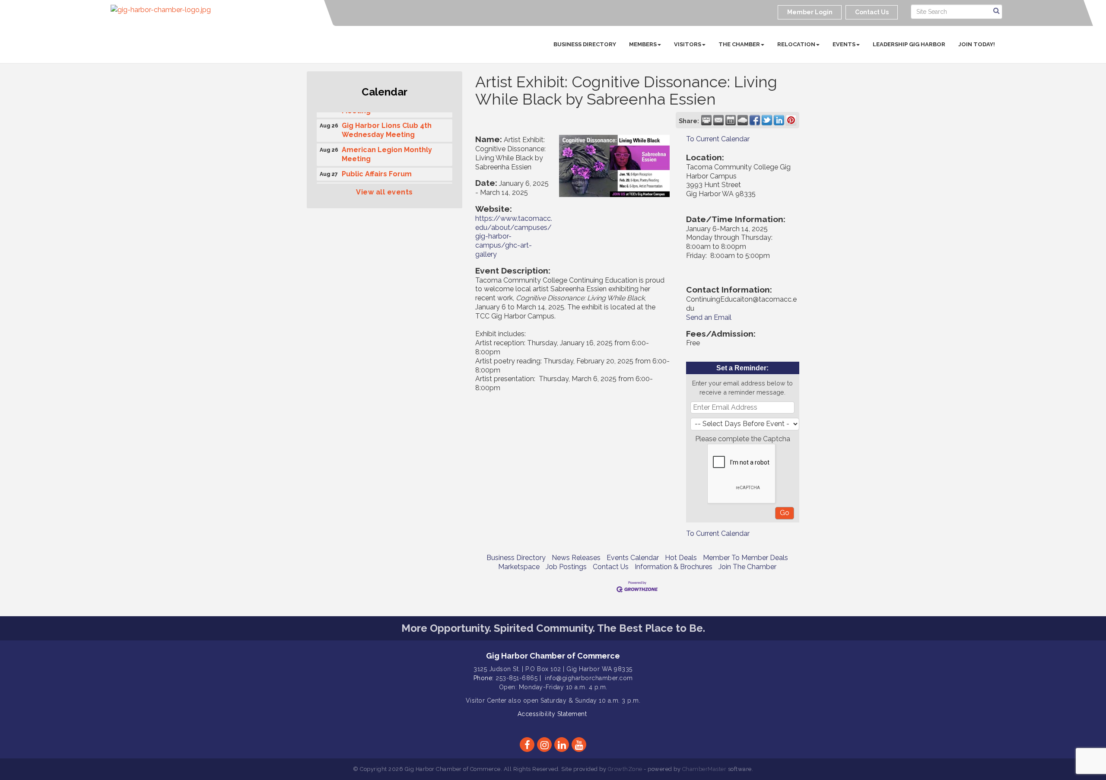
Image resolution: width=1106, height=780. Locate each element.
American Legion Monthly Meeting (387, 150)
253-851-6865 (516, 678)
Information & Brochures (673, 567)
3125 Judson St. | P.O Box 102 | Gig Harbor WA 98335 (553, 668)
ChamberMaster (704, 769)
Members (643, 44)
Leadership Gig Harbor (909, 44)
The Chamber (739, 44)
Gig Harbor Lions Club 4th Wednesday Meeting (387, 126)
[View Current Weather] (742, 120)
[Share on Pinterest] (791, 120)
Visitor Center (486, 700)
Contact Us (611, 567)
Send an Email (708, 317)
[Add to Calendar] (730, 120)
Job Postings (566, 567)
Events (844, 44)
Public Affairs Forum (377, 170)
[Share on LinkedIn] (779, 120)
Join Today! (976, 44)
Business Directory (584, 44)
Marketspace (519, 567)
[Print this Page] (706, 120)
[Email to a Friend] (718, 120)
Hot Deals (681, 558)
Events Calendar (633, 558)
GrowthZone (625, 769)
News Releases (576, 558)
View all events (384, 192)
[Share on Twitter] (767, 120)
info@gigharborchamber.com (589, 678)
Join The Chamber (747, 567)
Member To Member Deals (745, 558)
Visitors (687, 44)
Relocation (796, 44)
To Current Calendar (718, 139)
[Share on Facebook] (755, 120)
